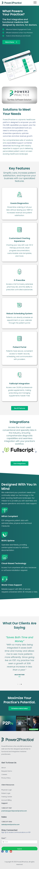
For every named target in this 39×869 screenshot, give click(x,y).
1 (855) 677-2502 (6, 822)
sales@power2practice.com (10, 824)
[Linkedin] (7, 851)
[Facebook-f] (2, 851)
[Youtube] (11, 851)
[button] (3, 452)
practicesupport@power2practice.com (14, 811)
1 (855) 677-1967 (6, 808)
